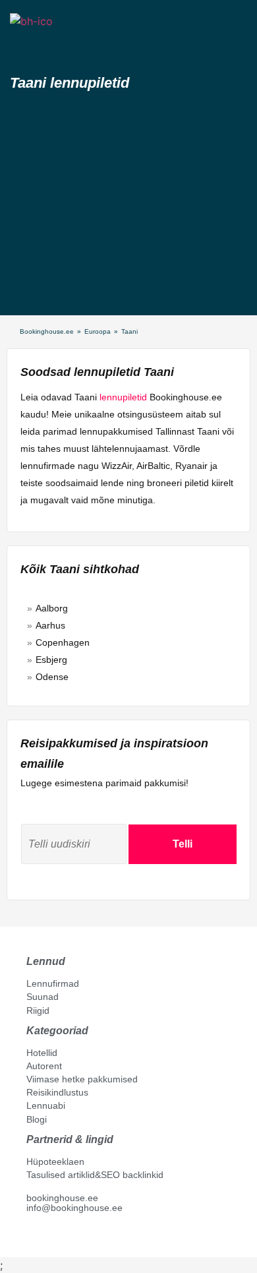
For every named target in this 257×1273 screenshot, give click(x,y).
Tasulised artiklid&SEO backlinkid (94, 1174)
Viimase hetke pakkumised (82, 1079)
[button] (22, 44)
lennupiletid (123, 397)
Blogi (36, 1119)
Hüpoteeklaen (55, 1161)
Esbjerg (51, 659)
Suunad (42, 996)
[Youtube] (45, 1238)
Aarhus (50, 625)
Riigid (37, 1010)
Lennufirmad (52, 983)
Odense (52, 676)
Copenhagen (63, 642)
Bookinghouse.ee (47, 331)
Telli (182, 844)
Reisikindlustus (57, 1092)
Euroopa (97, 331)
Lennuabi (45, 1105)
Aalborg (52, 608)
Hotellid (41, 1052)
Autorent (44, 1066)
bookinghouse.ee (62, 1198)
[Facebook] (31, 1238)
